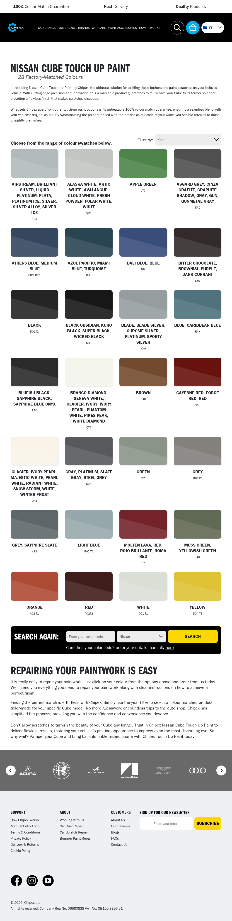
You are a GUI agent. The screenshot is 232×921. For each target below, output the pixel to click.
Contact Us (119, 844)
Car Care (99, 28)
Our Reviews (120, 826)
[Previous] (11, 770)
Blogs (115, 832)
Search (193, 636)
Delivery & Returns (25, 844)
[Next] (221, 770)
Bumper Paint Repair (76, 838)
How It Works (149, 28)
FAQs (115, 838)
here (170, 647)
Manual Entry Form (25, 826)
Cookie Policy (21, 850)
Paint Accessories (122, 28)
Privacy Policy (21, 838)
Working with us (72, 820)
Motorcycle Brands (74, 28)
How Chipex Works (25, 820)
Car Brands (47, 28)
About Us (118, 820)
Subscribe (208, 823)
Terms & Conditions (26, 832)
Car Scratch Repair (74, 832)
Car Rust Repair (72, 826)
